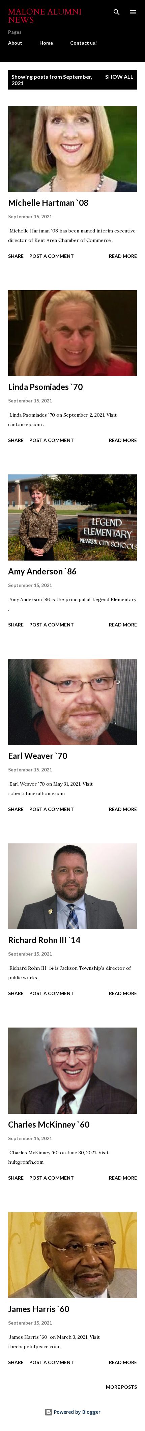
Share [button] (16, 256)
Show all (119, 76)
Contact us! (83, 43)
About (15, 43)
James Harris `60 (38, 1309)
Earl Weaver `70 (37, 756)
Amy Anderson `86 (42, 571)
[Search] (117, 12)
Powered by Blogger (76, 1412)
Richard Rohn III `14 (44, 940)
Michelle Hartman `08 (48, 202)
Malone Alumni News (45, 16)
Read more (123, 256)
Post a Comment (51, 256)
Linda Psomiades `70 (45, 387)
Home (46, 43)
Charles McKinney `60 (48, 1124)
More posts (121, 1387)
